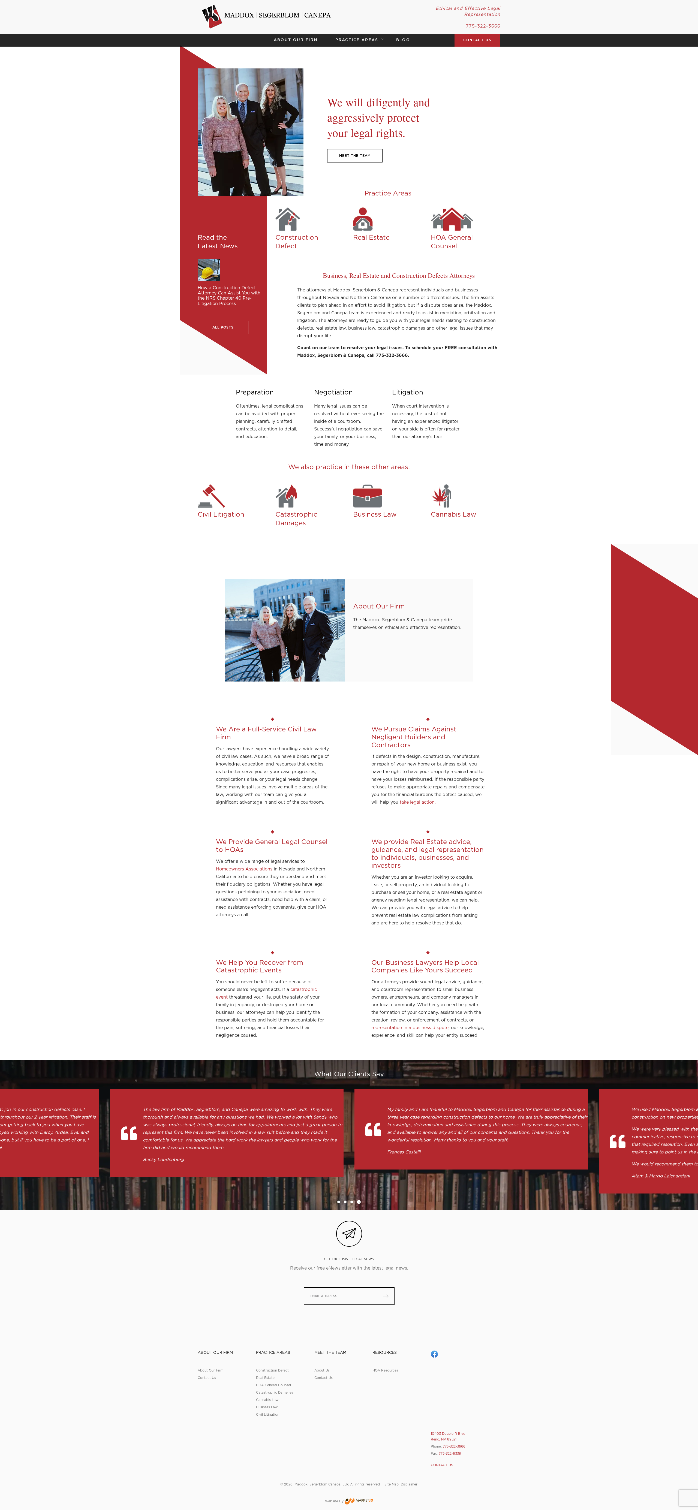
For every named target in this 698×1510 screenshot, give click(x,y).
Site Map (391, 1484)
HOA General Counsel (273, 1385)
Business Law (267, 1407)
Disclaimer (409, 1484)
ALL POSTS (223, 327)
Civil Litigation (267, 1414)
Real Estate (265, 1377)
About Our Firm (296, 40)
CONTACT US (477, 40)
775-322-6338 (450, 1453)
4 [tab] (358, 1202)
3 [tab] (351, 1202)
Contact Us (207, 1377)
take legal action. (418, 802)
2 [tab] (345, 1202)
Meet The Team (355, 155)
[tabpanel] (227, 1129)
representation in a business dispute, (410, 1028)
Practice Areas (356, 40)
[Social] (434, 1354)
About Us (322, 1370)
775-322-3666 (483, 26)
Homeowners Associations (244, 869)
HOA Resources (385, 1370)
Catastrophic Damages (274, 1392)
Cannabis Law (267, 1400)
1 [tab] (339, 1202)
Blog (403, 40)
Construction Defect (272, 1370)
